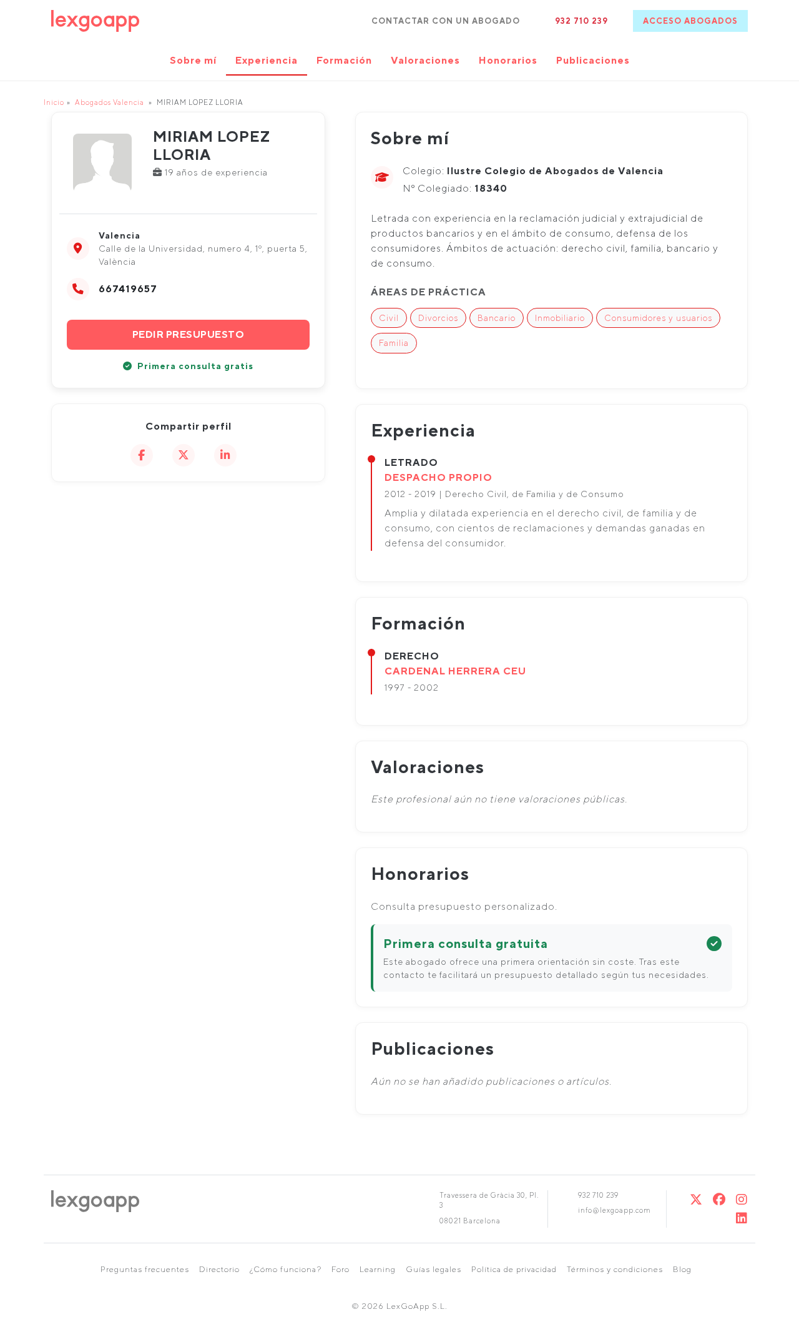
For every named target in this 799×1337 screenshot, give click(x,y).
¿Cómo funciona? (285, 1269)
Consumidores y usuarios (658, 318)
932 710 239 (581, 21)
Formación (344, 60)
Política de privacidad (514, 1269)
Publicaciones (593, 60)
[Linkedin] (742, 1218)
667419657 (128, 289)
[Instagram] (742, 1199)
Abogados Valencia (109, 102)
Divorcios (438, 318)
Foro (340, 1269)
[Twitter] (696, 1199)
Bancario (497, 318)
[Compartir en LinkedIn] (225, 455)
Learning (378, 1269)
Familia (394, 343)
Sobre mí (193, 60)
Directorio (219, 1269)
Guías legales (433, 1269)
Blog (682, 1269)
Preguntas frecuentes (144, 1269)
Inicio (54, 102)
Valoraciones (425, 60)
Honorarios (508, 60)
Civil (389, 318)
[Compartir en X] (183, 455)
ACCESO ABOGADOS (690, 21)
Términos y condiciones (615, 1269)
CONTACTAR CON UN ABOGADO (445, 21)
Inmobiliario (560, 318)
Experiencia (266, 60)
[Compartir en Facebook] (141, 455)
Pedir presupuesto (188, 334)
